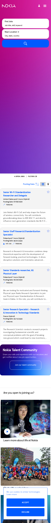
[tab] (43, 184)
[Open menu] (45, 6)
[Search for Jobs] (25, 43)
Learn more (12, 494)
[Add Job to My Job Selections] (48, 192)
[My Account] (39, 6)
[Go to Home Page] (9, 6)
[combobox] (25, 25)
